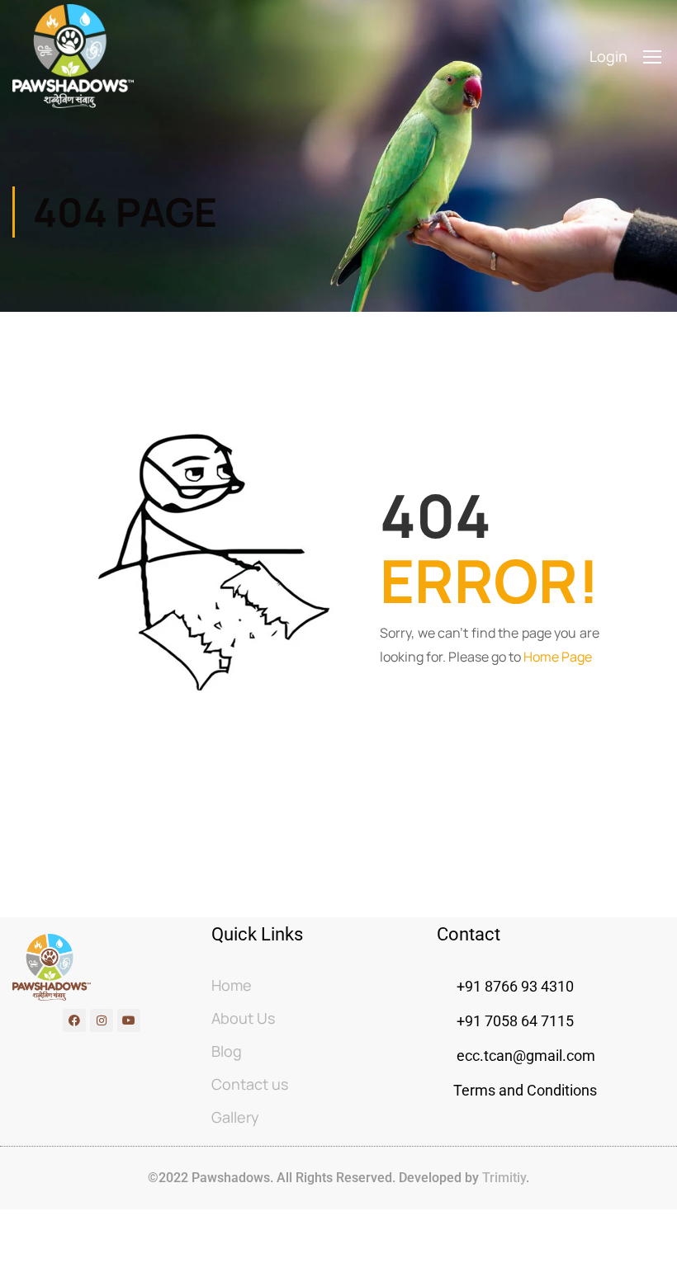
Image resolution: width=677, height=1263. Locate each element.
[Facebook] (74, 1020)
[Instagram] (101, 1020)
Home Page (557, 657)
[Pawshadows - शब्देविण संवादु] (73, 56)
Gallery (235, 1117)
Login (608, 56)
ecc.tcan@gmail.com (526, 1055)
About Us (243, 1018)
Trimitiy (502, 1177)
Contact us (249, 1084)
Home (231, 985)
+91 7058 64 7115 (513, 1021)
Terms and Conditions (525, 1090)
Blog (226, 1051)
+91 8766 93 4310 (515, 986)
